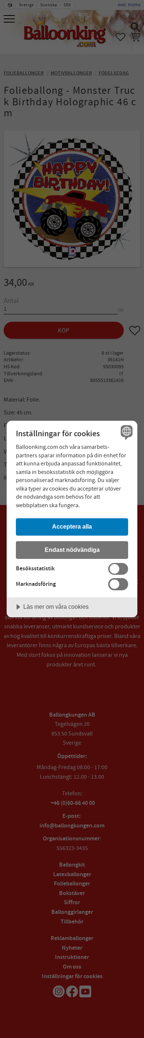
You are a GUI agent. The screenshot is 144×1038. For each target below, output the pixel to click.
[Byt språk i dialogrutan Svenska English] (125, 432)
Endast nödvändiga (72, 549)
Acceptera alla (72, 526)
